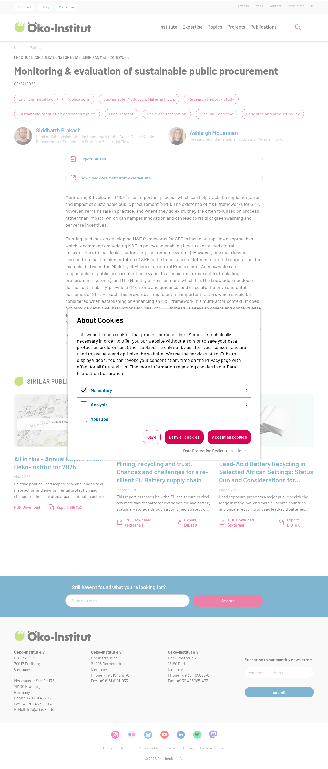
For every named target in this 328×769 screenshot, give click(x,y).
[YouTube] (84, 420)
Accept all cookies (229, 436)
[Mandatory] (84, 391)
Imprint (244, 450)
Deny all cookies (184, 436)
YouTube (99, 419)
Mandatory (101, 390)
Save (151, 436)
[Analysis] (84, 405)
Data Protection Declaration (208, 450)
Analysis (99, 404)
